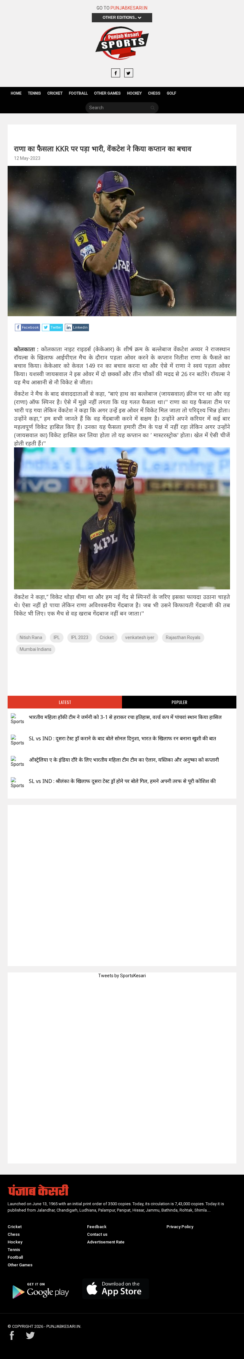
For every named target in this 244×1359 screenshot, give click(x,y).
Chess (154, 93)
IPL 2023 (79, 637)
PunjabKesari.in (129, 8)
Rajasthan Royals (183, 637)
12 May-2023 (27, 158)
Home (16, 93)
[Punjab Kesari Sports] (122, 43)
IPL (57, 637)
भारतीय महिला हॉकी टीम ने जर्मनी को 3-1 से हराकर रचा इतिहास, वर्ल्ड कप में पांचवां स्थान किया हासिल (125, 717)
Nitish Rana (31, 637)
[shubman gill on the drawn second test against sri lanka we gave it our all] (17, 783)
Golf (171, 93)
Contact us (97, 1234)
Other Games (107, 93)
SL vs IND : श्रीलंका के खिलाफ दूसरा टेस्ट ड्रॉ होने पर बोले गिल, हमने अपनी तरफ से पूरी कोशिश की (122, 781)
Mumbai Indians (35, 649)
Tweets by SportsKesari (122, 975)
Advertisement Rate (106, 1242)
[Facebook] (116, 73)
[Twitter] (129, 73)
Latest (65, 702)
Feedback (96, 1226)
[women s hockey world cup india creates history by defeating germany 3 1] (17, 719)
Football (78, 93)
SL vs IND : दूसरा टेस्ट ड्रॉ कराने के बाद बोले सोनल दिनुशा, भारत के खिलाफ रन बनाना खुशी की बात (122, 738)
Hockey (134, 93)
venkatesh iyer (139, 637)
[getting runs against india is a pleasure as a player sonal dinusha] (17, 740)
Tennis (34, 93)
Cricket (55, 93)
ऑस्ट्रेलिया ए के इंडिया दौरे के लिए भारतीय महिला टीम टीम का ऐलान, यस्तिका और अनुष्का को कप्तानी (124, 759)
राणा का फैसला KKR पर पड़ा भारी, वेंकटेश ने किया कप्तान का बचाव (103, 148)
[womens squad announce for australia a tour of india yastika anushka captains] (17, 762)
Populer (179, 702)
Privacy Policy (179, 1226)
